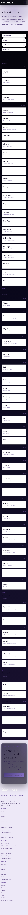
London (5, 585)
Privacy (2, 911)
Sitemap (14, 911)
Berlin (5, 380)
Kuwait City (7, 607)
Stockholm (6, 550)
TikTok (2, 895)
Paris (4, 367)
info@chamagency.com (7, 900)
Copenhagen (7, 341)
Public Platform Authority (7, 837)
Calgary (5, 72)
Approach (3, 814)
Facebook (3, 885)
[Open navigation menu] (25, 2)
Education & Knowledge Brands (8, 845)
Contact (3, 819)
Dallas (5, 153)
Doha (5, 620)
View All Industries (6, 858)
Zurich (5, 572)
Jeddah (5, 632)
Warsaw (5, 503)
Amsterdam (7, 478)
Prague (5, 329)
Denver (5, 161)
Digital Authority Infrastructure (8, 830)
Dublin (5, 418)
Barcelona (6, 529)
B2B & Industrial (5, 843)
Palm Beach (7, 229)
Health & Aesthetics (6, 853)
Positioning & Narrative (6, 827)
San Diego (6, 247)
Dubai (5, 662)
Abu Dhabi (7, 654)
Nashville (6, 212)
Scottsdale (6, 264)
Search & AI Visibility (6, 832)
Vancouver (6, 97)
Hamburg (6, 397)
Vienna (5, 303)
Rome (5, 440)
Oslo (4, 491)
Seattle (5, 272)
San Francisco (7, 255)
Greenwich (6, 170)
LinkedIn (3, 892)
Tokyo (5, 719)
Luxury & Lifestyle (5, 855)
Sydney (5, 693)
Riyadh (5, 641)
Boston (5, 127)
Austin (5, 118)
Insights (3, 816)
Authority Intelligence (6, 824)
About (2, 811)
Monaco (6, 465)
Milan (5, 431)
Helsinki (6, 354)
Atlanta (5, 110)
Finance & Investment (6, 848)
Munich (5, 405)
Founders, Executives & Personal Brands (10, 851)
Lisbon (5, 516)
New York (6, 221)
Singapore (6, 732)
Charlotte (6, 136)
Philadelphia (7, 238)
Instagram (3, 887)
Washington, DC (8, 281)
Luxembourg (7, 452)
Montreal (6, 80)
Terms (8, 911)
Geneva (5, 563)
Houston (6, 178)
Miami (5, 204)
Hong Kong (7, 706)
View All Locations (6, 879)
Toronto (6, 89)
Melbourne (6, 685)
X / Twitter (3, 897)
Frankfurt (6, 388)
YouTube (3, 890)
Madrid (5, 538)
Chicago (6, 144)
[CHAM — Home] (7, 2)
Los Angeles (7, 195)
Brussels (5, 316)
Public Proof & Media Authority (8, 835)
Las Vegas (6, 187)
